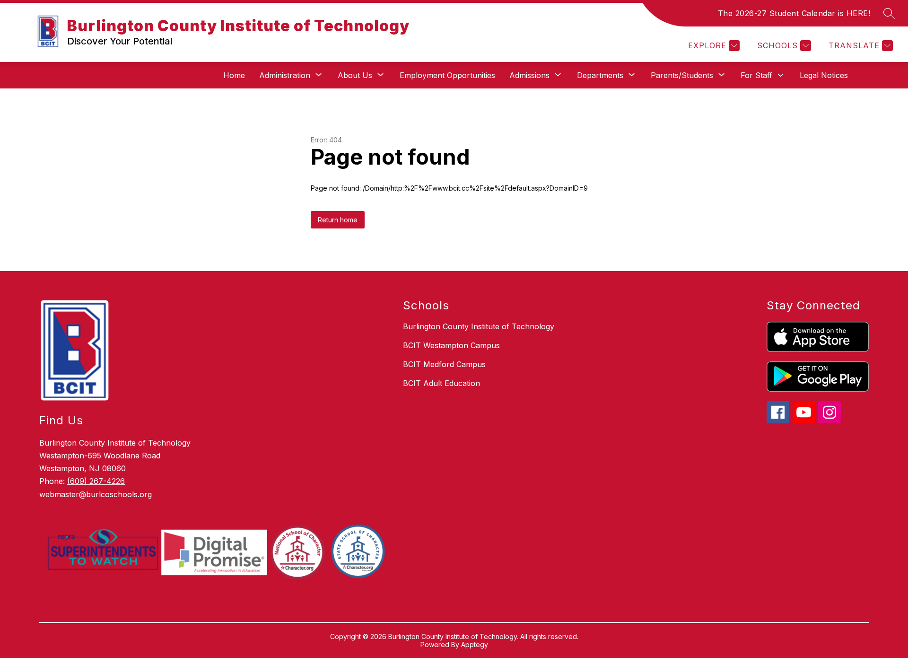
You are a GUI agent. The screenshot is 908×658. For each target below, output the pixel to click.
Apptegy (474, 644)
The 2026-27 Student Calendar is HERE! (794, 13)
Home (234, 75)
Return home (338, 220)
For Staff (756, 75)
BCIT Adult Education (441, 383)
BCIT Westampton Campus (451, 345)
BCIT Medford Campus (444, 364)
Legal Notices (824, 75)
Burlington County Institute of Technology (478, 326)
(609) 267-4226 (96, 481)
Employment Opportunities (447, 75)
